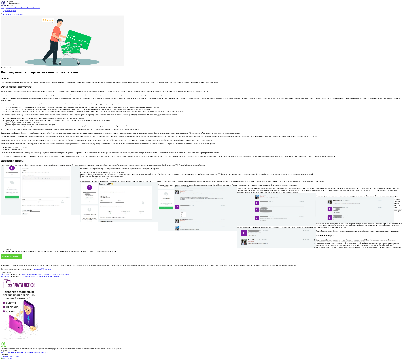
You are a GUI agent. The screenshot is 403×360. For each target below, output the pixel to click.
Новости (30, 8)
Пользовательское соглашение (31, 352)
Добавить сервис (7, 356)
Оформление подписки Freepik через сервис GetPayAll (40, 276)
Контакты (36, 8)
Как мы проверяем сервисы (11, 352)
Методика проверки (8, 8)
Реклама (24, 8)
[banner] (10, 347)
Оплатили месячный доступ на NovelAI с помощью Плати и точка (45, 274)
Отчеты (18, 8)
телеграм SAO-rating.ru (42, 269)
